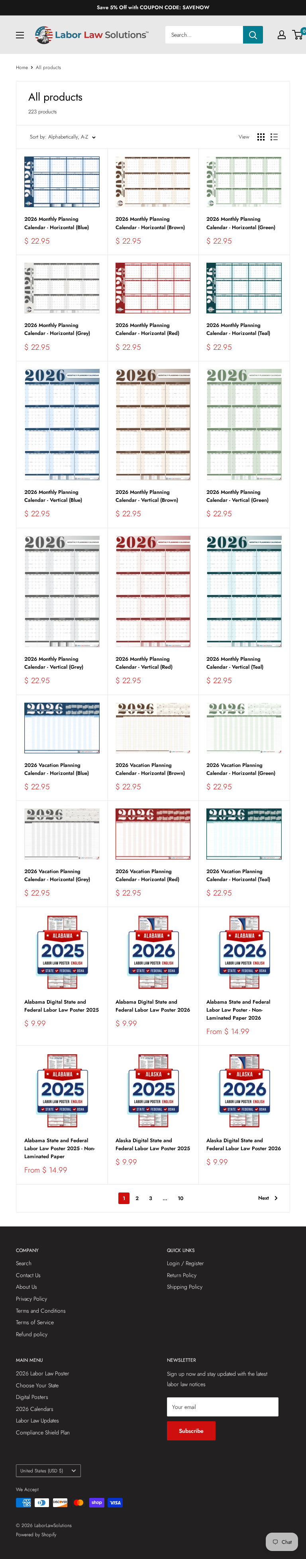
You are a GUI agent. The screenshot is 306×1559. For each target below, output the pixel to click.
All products (48, 67)
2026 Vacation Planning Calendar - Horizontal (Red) (147, 875)
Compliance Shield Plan (43, 1432)
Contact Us (28, 1275)
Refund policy (31, 1334)
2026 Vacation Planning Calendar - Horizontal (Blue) (56, 769)
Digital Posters (32, 1397)
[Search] (253, 35)
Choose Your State (37, 1385)
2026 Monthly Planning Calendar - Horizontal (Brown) (150, 223)
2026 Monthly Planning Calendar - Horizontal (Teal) (238, 329)
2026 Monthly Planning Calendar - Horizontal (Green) (240, 223)
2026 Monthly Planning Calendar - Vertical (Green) (237, 496)
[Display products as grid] (261, 137)
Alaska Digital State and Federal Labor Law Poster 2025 (153, 1144)
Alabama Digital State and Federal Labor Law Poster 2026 (153, 1006)
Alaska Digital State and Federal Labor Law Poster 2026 (243, 1144)
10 (180, 1198)
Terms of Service (35, 1322)
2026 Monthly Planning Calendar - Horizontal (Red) (147, 329)
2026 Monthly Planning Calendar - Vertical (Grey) (53, 663)
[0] (298, 35)
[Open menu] (20, 35)
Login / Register (185, 1263)
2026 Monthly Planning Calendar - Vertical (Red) (144, 663)
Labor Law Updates (37, 1420)
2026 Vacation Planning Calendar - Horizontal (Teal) (238, 875)
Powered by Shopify (36, 1534)
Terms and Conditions (41, 1311)
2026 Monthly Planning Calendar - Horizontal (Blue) (56, 223)
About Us (26, 1287)
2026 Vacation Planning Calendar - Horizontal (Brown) (150, 769)
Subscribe (191, 1431)
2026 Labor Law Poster (42, 1373)
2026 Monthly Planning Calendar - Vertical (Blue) (53, 496)
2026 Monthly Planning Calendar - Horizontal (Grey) (57, 329)
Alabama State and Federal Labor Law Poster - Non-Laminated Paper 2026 (238, 1010)
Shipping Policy (184, 1287)
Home (22, 67)
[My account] (282, 34)
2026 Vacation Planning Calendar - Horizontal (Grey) (57, 875)
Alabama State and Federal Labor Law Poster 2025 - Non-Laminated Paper (59, 1148)
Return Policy (181, 1275)
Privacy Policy (31, 1299)
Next (263, 1198)
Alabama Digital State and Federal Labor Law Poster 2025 (61, 1006)
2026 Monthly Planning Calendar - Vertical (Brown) (147, 496)
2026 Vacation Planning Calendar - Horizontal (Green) (240, 769)
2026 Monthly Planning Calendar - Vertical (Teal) (234, 663)
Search (23, 1263)
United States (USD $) (41, 1470)
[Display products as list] (274, 137)
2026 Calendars (34, 1409)
